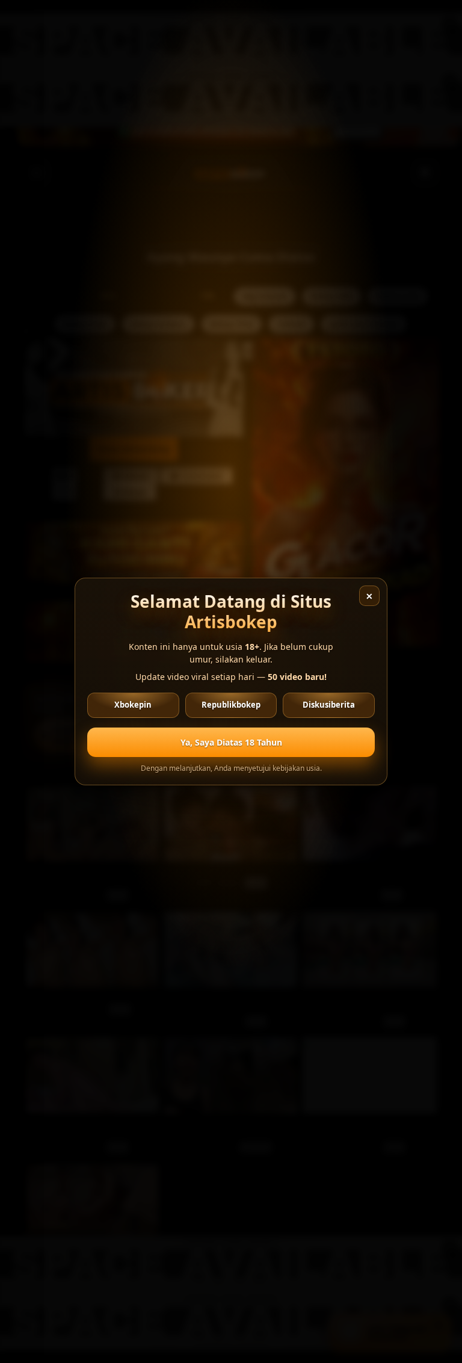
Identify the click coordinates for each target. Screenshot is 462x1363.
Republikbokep (231, 704)
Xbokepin (133, 704)
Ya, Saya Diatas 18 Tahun (231, 742)
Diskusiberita (329, 704)
